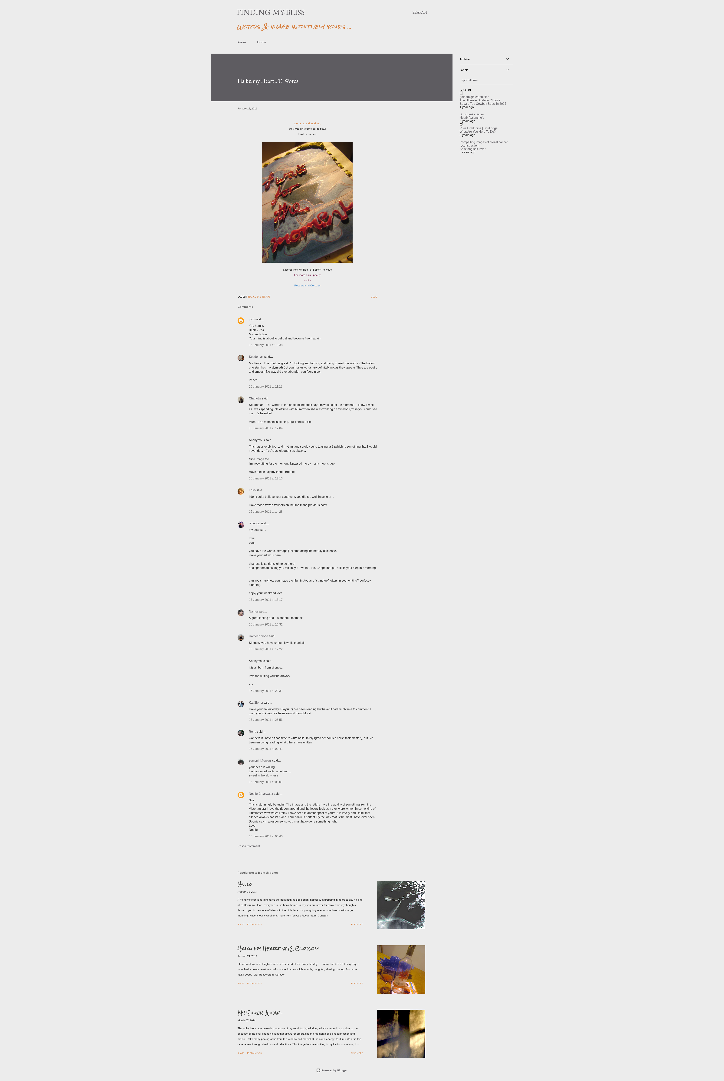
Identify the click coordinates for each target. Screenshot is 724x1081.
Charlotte (255, 398)
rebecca (254, 523)
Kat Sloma (256, 702)
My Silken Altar (259, 1012)
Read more (357, 924)
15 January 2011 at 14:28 (266, 511)
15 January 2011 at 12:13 (266, 478)
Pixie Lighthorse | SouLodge (479, 128)
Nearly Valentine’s (472, 117)
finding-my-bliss (271, 12)
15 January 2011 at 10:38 (266, 345)
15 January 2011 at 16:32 (266, 624)
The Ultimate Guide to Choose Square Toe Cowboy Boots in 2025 (483, 102)
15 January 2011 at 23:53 (266, 719)
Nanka (253, 611)
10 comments (254, 924)
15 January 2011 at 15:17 (266, 599)
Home (261, 42)
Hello (245, 884)
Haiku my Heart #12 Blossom (278, 948)
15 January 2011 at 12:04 (266, 428)
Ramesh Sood (258, 636)
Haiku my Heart (259, 296)
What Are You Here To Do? (478, 131)
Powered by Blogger (334, 1070)
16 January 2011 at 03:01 (266, 782)
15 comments (254, 1053)
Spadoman (256, 356)
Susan (241, 42)
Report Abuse (469, 80)
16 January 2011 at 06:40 (266, 836)
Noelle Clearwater (261, 793)
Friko (252, 490)
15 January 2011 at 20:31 (266, 690)
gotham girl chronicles (474, 96)
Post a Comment (249, 846)
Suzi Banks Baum (472, 114)
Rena (252, 731)
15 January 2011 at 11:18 (265, 386)
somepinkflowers (260, 760)
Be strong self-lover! (473, 149)
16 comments (254, 983)
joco (252, 319)
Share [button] (374, 296)
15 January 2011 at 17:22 (266, 649)
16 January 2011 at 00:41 (266, 748)
